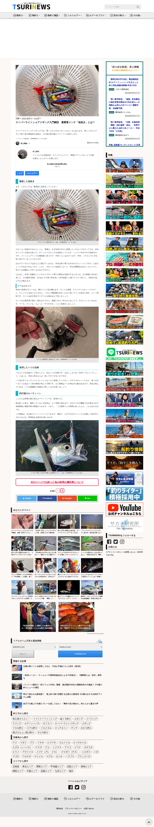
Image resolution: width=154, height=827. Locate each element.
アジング (17, 723)
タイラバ (47, 723)
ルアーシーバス (32, 723)
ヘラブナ (70, 756)
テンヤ (74, 728)
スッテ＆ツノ (61, 728)
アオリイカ (27, 752)
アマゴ (68, 747)
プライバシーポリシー (73, 808)
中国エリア (32, 771)
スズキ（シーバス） (22, 747)
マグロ (49, 756)
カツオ (59, 756)
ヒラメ (16, 752)
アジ (15, 742)
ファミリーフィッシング (45, 718)
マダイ (23, 742)
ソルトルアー (32, 173)
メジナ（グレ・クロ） (47, 752)
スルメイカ (64, 742)
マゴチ (16, 756)
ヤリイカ (38, 756)
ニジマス (57, 747)
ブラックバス (84, 756)
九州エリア (60, 771)
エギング (78, 718)
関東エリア (41, 766)
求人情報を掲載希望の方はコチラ (124, 70)
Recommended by (92, 633)
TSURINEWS (75, 813)
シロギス (86, 752)
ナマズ (38, 747)
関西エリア (18, 771)
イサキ (41, 742)
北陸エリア (72, 766)
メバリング (91, 718)
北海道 (16, 766)
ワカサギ (26, 756)
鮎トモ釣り (65, 718)
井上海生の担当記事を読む (57, 164)
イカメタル (46, 728)
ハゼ (96, 752)
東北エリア (27, 766)
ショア (20, 173)
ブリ (32, 742)
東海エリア (86, 766)
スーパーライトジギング (67, 723)
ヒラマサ (51, 742)
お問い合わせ (89, 808)
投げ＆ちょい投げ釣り (23, 732)
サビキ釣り (43, 732)
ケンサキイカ (79, 742)
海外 (71, 771)
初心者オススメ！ (21, 718)
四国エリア (46, 771)
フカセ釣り (18, 728)
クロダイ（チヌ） (70, 752)
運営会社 (59, 808)
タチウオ (88, 747)
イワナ (77, 747)
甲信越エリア (57, 766)
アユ (47, 747)
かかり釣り (86, 728)
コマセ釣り (32, 728)
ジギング (86, 723)
